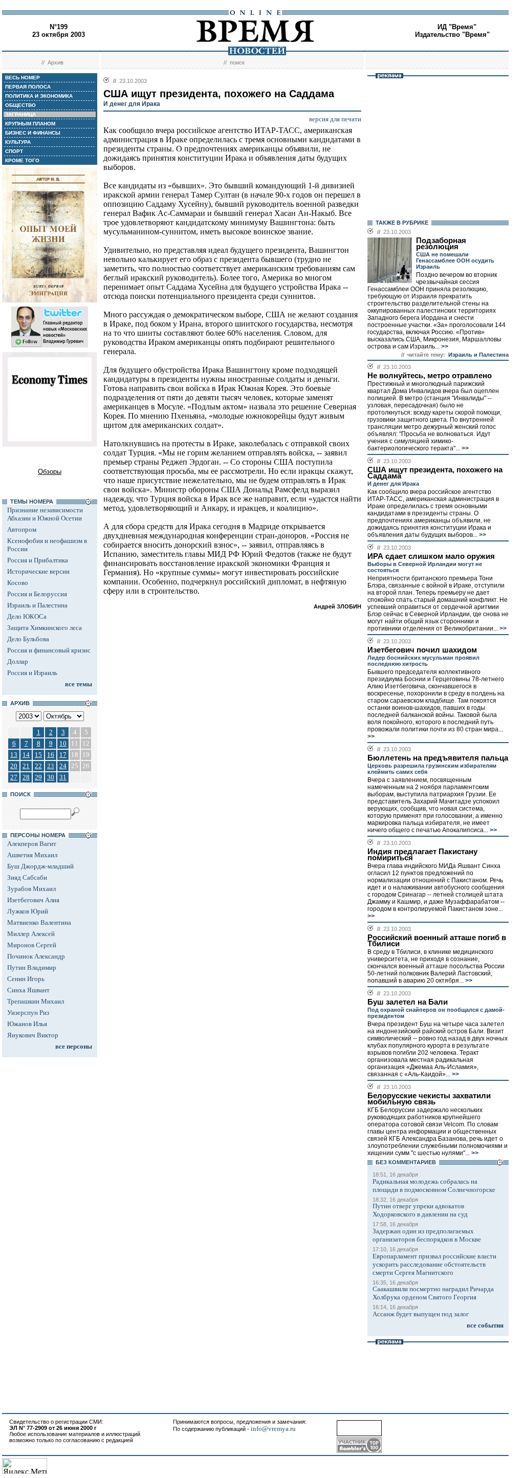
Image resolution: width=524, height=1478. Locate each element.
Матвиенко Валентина (39, 922)
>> (444, 346)
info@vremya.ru (273, 1428)
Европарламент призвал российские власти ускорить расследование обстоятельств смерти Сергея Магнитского (434, 1264)
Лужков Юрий (27, 911)
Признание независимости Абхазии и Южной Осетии (45, 514)
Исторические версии (38, 571)
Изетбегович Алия (33, 900)
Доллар (17, 661)
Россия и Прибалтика (37, 560)
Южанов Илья (27, 1024)
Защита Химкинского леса (44, 628)
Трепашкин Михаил (35, 1001)
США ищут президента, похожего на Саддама (435, 473)
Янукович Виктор (32, 1035)
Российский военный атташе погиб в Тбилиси (436, 940)
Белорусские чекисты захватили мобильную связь (429, 1099)
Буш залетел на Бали (407, 1002)
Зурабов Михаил (31, 889)
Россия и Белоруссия (37, 594)
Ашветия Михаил (32, 855)
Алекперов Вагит (31, 843)
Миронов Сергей (31, 945)
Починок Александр (36, 956)
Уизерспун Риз (28, 1012)
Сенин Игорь (26, 979)
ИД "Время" (457, 27)
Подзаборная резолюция (441, 243)
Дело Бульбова (28, 639)
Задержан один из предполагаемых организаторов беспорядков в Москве (427, 1235)
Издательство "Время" (452, 34)
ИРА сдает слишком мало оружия (431, 556)
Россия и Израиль (32, 673)
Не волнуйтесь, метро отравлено (429, 376)
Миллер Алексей (31, 934)
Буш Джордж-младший (40, 866)
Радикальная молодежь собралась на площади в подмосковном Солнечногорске (434, 1185)
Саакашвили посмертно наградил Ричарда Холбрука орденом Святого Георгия (433, 1293)
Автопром (21, 529)
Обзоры (49, 471)
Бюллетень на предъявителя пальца (437, 758)
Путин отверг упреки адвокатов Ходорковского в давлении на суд (420, 1210)
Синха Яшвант (28, 990)
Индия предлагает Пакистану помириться (422, 854)
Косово (17, 582)
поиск (237, 62)
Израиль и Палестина (37, 605)
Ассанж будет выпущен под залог (421, 1314)
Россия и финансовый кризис (49, 650)
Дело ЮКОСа (27, 616)
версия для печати (335, 119)
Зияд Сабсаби (27, 877)
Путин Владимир (31, 967)
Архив (55, 62)
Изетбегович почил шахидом (422, 650)
